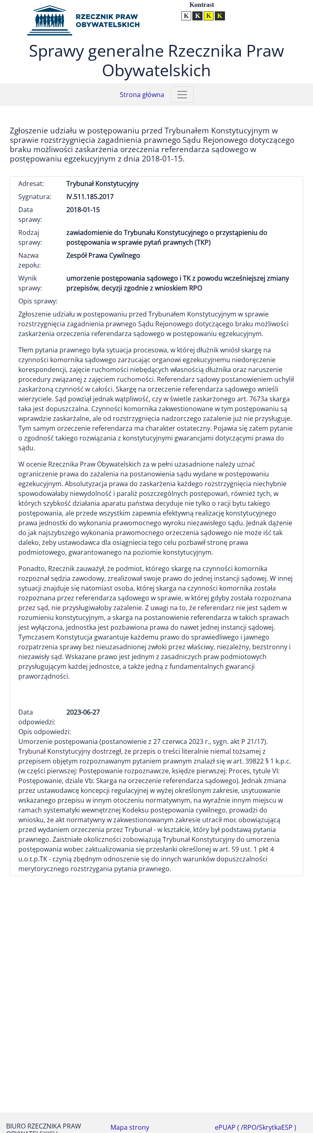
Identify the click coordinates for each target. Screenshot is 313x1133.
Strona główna (142, 94)
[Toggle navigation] (182, 94)
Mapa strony (129, 1127)
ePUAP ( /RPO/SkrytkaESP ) (255, 1127)
